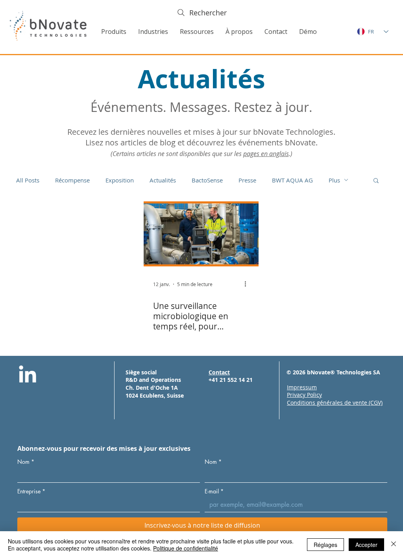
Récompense (72, 180)
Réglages (325, 545)
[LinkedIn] (27, 375)
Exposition (119, 180)
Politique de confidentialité (185, 548)
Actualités (163, 180)
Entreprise (31, 491)
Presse (247, 180)
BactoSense (207, 180)
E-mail (214, 491)
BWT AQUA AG (292, 180)
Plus (334, 180)
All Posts (27, 180)
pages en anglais (266, 153)
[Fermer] (393, 545)
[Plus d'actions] (248, 284)
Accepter (366, 545)
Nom (25, 461)
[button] (113, 31)
